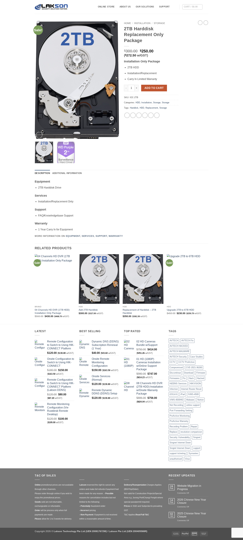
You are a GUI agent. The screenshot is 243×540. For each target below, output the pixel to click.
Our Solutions (145, 6)
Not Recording (176, 405)
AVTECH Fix (187, 340)
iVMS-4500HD (176, 400)
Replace (173, 432)
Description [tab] (42, 173)
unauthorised (176, 459)
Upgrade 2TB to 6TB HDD (180, 309)
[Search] (176, 7)
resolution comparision (191, 432)
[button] (192, 7)
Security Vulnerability (180, 437)
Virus (187, 459)
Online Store (106, 6)
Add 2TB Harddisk (88, 309)
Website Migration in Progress (189, 487)
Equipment (73, 236)
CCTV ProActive (186, 362)
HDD (138, 102)
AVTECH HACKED (179, 346)
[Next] (113, 80)
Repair (194, 426)
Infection (174, 389)
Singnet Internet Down (180, 442)
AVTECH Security (178, 356)
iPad (183, 394)
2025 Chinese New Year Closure (191, 515)
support (196, 448)
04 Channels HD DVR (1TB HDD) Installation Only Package (52, 311)
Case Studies (196, 356)
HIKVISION (195, 383)
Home (127, 23)
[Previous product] (205, 22)
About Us (125, 6)
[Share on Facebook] (127, 115)
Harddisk (134, 108)
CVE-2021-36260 (194, 367)
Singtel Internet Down (180, 448)
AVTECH (174, 340)
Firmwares (175, 378)
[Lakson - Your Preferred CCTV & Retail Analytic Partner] (51, 7)
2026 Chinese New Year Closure (191, 501)
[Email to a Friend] (139, 115)
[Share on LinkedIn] (151, 115)
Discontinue (175, 373)
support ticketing (177, 453)
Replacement (151, 108)
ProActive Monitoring (180, 416)
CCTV (172, 362)
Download (188, 373)
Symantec (193, 453)
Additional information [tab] (67, 173)
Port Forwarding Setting (181, 410)
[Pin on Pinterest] (145, 115)
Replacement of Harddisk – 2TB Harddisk (139, 311)
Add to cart (154, 88)
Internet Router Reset (191, 389)
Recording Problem (179, 426)
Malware (190, 400)
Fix (184, 378)
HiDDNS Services (178, 383)
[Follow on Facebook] (206, 6)
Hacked (200, 378)
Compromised (176, 367)
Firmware (200, 373)
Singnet (196, 437)
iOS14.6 (173, 394)
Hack (191, 378)
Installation (142, 23)
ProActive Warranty (179, 421)
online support (193, 405)
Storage (159, 23)
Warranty (116, 236)
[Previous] (40, 80)
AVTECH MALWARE (180, 351)
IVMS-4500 (193, 394)
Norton (200, 400)
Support (164, 6)
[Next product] (200, 22)
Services (88, 236)
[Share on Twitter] (133, 115)
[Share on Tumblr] (157, 115)
